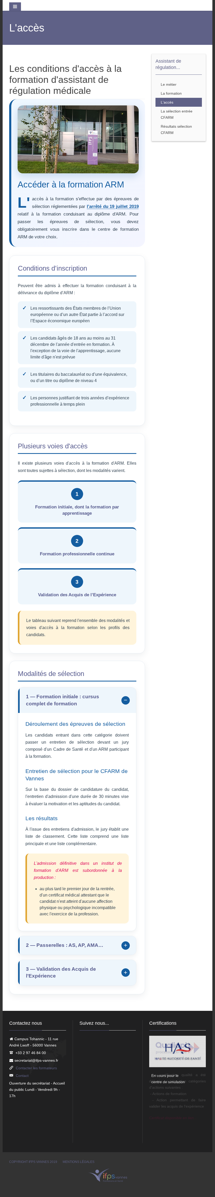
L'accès (167, 102)
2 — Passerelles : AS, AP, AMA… (64, 945)
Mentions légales (78, 1162)
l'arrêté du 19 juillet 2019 (113, 206)
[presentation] (159, 1081)
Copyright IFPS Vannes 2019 (33, 1162)
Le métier (168, 84)
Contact (22, 1075)
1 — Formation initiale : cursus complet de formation (62, 700)
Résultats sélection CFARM (176, 129)
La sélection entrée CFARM (176, 114)
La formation (171, 93)
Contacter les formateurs (36, 1068)
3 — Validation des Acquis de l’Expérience (61, 972)
